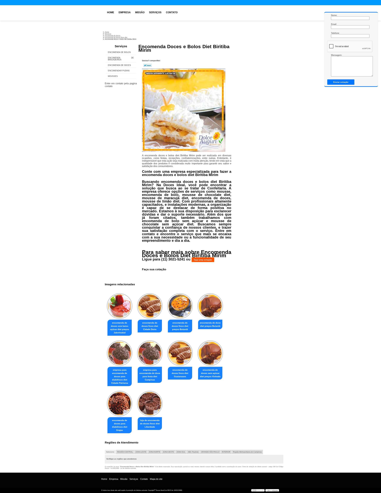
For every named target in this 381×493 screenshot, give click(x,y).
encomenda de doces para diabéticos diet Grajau (119, 425)
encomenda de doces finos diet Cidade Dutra (150, 326)
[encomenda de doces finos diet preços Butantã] (180, 306)
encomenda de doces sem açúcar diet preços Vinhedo (210, 373)
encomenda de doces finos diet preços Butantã (180, 326)
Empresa (125, 12)
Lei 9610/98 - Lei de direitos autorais (123, 468)
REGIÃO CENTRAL (125, 452)
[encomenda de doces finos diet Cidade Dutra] (150, 306)
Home (110, 12)
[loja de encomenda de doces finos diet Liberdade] (150, 403)
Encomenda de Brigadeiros (121, 59)
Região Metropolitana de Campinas (247, 452)
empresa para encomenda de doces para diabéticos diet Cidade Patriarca (119, 376)
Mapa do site (156, 479)
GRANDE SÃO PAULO (210, 452)
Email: (334, 24)
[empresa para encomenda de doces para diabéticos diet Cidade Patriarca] (119, 353)
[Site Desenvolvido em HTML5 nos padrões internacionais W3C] (258, 490)
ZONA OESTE (168, 452)
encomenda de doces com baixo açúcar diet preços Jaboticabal (119, 328)
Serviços (155, 12)
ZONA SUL (181, 452)
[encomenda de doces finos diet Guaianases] (180, 353)
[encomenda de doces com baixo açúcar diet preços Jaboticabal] (119, 306)
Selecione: (110, 452)
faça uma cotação (203, 260)
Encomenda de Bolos (119, 52)
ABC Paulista (193, 452)
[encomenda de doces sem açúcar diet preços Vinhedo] (210, 353)
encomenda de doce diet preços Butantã (210, 324)
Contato (172, 12)
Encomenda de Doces (119, 65)
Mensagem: (334, 55)
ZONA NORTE (154, 452)
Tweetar (147, 65)
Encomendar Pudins (119, 71)
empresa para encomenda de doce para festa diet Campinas (149, 375)
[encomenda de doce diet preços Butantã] (210, 306)
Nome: (334, 15)
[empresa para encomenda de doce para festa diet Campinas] (150, 353)
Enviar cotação (340, 82)
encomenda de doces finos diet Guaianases (180, 373)
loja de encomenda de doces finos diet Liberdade (150, 423)
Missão (140, 12)
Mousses (113, 76)
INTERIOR (226, 452)
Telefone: (334, 33)
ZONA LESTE (140, 452)
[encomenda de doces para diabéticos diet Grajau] (119, 403)
